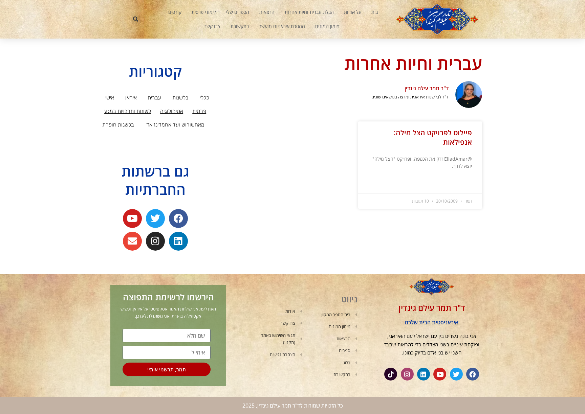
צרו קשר (212, 26)
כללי (204, 97)
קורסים (174, 12)
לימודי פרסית (204, 12)
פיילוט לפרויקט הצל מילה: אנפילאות (433, 137)
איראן (131, 97)
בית (374, 12)
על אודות (352, 12)
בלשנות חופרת (118, 124)
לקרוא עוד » (462, 183)
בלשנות (180, 97)
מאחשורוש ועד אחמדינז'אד (175, 124)
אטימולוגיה (171, 111)
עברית (154, 97)
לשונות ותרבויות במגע (127, 111)
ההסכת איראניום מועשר (282, 26)
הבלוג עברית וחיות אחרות (309, 12)
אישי (109, 97)
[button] (135, 19)
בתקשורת (240, 26)
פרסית (199, 111)
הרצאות (267, 12)
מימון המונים (327, 26)
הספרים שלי (237, 12)
